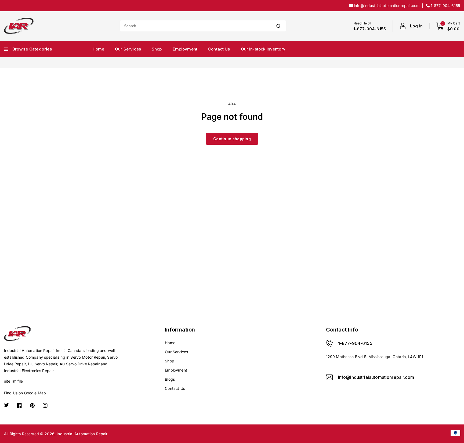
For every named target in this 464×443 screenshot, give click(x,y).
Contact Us (175, 388)
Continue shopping (232, 138)
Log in (416, 25)
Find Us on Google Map (25, 393)
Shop (169, 361)
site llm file (13, 381)
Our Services (176, 352)
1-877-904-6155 (355, 343)
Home (170, 342)
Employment (176, 370)
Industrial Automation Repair (82, 433)
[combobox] (195, 26)
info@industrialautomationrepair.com (376, 377)
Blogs (170, 379)
